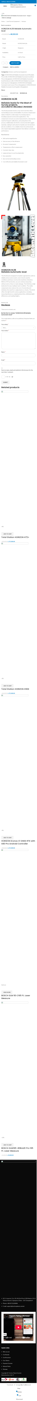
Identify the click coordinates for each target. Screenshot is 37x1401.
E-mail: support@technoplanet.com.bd (13, 1306)
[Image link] (18, 1228)
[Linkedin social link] (32, 1)
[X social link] (28, 1)
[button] (7, 534)
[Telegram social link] (34, 1)
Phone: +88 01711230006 (10, 1303)
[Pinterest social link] (30, 1)
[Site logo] (19, 6)
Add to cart (15, 63)
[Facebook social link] (25, 1)
